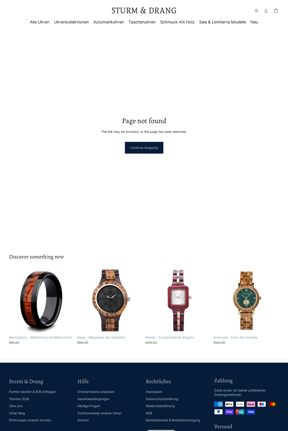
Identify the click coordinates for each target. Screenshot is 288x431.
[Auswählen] (67, 326)
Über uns (15, 406)
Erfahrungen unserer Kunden (30, 420)
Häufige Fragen (88, 406)
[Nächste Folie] (67, 301)
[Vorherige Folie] (15, 301)
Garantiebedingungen (93, 399)
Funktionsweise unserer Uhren (99, 413)
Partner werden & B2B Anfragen (32, 392)
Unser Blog (17, 413)
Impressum (154, 392)
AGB (149, 413)
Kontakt (83, 420)
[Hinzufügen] (136, 326)
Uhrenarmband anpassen (96, 392)
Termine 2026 (19, 399)
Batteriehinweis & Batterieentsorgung (173, 420)
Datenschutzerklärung (162, 399)
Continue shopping (144, 148)
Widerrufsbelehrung (160, 406)
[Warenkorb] (276, 11)
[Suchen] (256, 11)
